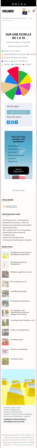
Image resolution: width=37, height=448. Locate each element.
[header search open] (29, 11)
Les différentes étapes (19, 291)
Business (7, 408)
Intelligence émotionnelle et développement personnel (21, 253)
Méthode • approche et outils (21, 272)
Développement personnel (20, 301)
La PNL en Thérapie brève (20, 330)
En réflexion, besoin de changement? (19, 263)
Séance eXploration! (18, 170)
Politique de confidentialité (23, 445)
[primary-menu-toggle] (24, 9)
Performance (18, 416)
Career (13, 408)
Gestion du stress (17, 414)
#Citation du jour (17, 340)
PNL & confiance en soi (19, 282)
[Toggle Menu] (24, 13)
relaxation (27, 416)
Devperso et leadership (19, 349)
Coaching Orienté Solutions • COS (23, 320)
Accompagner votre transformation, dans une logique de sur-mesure (20, 312)
